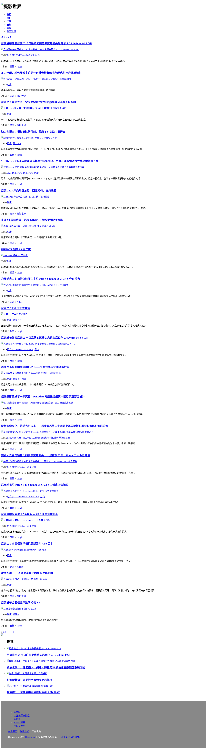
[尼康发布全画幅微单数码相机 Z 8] (18, 609)
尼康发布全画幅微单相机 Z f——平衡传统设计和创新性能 (35, 367)
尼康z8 (16, 614)
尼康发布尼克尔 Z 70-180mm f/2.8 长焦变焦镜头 (29, 514)
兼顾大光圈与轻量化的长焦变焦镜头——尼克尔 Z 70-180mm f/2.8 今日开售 (45, 455)
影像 (9, 21)
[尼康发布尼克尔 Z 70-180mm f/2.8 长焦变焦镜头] (25, 520)
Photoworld (30, 737)
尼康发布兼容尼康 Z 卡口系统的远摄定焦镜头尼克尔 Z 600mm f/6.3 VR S (44, 337)
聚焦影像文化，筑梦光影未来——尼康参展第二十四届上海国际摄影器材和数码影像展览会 (54, 425)
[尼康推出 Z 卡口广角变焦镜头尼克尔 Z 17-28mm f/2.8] (106, 648)
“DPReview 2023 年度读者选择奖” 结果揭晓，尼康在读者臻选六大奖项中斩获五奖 (50, 161)
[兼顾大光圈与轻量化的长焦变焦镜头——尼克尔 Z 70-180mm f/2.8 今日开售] (39, 461)
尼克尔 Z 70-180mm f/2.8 (19, 467)
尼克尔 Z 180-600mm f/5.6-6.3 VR (23, 496)
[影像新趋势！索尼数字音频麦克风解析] (106, 673)
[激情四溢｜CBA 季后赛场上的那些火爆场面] (24, 579)
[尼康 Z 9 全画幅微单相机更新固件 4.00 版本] (23, 550)
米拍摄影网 (19, 726)
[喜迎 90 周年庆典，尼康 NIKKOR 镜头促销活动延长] (28, 226)
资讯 (9, 18)
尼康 (37, 55)
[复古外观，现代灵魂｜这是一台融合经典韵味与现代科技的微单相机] (36, 79)
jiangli (19, 66)
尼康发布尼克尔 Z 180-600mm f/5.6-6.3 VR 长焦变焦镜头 (34, 484)
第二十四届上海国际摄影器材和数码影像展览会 (46, 438)
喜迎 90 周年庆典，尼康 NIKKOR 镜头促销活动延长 (32, 219)
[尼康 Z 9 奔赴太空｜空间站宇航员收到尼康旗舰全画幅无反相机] (33, 108)
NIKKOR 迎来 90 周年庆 (16, 249)
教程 (9, 28)
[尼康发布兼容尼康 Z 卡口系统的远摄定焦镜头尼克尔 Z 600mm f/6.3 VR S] (38, 344)
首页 (9, 14)
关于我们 (11, 31)
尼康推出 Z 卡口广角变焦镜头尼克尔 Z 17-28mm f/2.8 (38, 654)
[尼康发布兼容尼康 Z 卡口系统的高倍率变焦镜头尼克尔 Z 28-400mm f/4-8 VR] (40, 49)
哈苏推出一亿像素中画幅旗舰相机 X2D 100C (33, 692)
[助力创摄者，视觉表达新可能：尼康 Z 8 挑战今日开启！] (30, 138)
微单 (24, 379)
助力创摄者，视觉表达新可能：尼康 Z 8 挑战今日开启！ (34, 131)
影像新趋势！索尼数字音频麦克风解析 (29, 679)
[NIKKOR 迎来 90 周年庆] (14, 255)
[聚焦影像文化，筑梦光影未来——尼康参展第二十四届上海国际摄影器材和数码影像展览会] (47, 432)
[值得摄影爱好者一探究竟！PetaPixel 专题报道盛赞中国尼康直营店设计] (37, 403)
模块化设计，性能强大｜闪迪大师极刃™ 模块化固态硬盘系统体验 (46, 667)
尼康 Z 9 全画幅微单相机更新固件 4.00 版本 (27, 543)
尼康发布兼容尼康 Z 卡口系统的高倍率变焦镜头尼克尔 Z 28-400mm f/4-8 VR (46, 43)
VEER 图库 (19, 722)
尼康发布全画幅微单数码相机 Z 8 (21, 602)
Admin (20, 302)
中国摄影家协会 (22, 715)
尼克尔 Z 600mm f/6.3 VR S (20, 349)
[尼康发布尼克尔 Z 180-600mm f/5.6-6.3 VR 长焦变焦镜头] (30, 491)
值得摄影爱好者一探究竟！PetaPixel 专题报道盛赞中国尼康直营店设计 (43, 396)
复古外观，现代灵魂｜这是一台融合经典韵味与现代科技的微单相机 (41, 72)
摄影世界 (21, 96)
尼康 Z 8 (17, 143)
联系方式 (24, 731)
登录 (9, 37)
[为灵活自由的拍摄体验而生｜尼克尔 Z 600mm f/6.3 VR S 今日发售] (35, 285)
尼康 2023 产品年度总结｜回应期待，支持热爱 (28, 190)
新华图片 (18, 712)
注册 (3, 37)
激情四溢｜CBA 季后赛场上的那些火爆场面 (27, 573)
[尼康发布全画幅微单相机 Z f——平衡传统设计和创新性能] (31, 373)
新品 (12, 66)
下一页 (11, 632)
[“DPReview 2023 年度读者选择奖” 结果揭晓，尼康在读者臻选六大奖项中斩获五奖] (42, 167)
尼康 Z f (16, 320)
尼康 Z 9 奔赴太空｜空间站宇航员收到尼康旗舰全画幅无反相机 (38, 102)
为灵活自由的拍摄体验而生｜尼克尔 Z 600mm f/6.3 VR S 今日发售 (40, 278)
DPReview (28, 173)
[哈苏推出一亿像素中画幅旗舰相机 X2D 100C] (106, 686)
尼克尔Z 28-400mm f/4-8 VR (20, 55)
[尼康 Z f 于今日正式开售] (14, 314)
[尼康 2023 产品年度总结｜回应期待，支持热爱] (25, 197)
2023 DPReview (14, 173)
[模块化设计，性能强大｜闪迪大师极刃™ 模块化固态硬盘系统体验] (106, 661)
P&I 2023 (11, 438)
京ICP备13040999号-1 (70, 737)
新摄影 (17, 719)
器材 (9, 24)
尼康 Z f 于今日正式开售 (15, 308)
